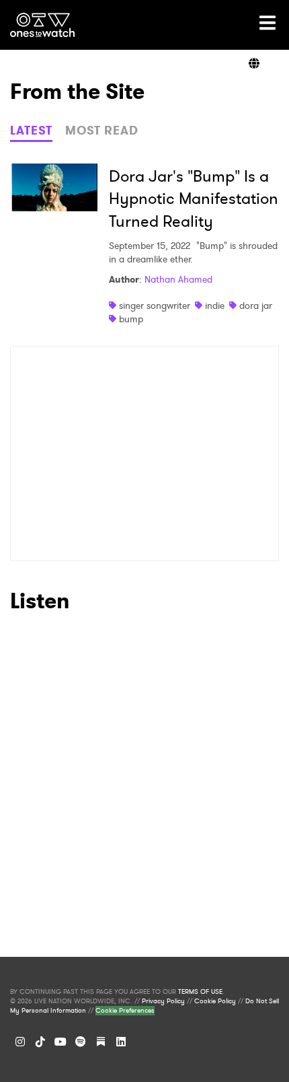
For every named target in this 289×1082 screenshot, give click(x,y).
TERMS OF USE (200, 992)
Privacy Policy (163, 1001)
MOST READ (101, 130)
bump (131, 319)
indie (214, 305)
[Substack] (101, 1042)
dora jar (255, 305)
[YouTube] (60, 1042)
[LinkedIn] (121, 1042)
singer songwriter (154, 305)
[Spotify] (81, 1042)
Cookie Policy (215, 1001)
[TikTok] (40, 1042)
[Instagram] (20, 1042)
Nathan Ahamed (178, 279)
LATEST (31, 130)
